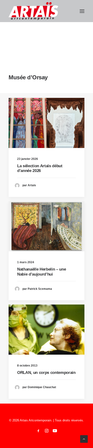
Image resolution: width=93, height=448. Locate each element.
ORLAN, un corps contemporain (46, 372)
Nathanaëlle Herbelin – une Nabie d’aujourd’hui (41, 271)
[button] (82, 11)
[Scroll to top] (84, 439)
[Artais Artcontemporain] (33, 11)
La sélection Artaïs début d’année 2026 (39, 168)
